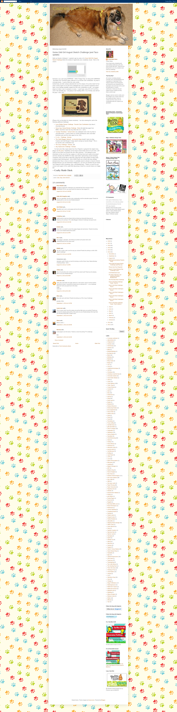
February (111, 317)
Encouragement (111, 409)
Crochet (109, 389)
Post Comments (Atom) (65, 346)
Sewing (109, 513)
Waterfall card (110, 590)
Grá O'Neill (59, 207)
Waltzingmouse (111, 585)
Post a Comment (59, 340)
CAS (108, 366)
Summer (109, 545)
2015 (109, 247)
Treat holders (110, 571)
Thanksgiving (110, 562)
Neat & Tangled (111, 472)
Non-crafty (110, 479)
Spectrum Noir (111, 532)
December (111, 254)
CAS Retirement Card (114, 272)
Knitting (109, 453)
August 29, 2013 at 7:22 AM (63, 211)
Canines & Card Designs (78, 8)
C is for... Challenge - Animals (63, 137)
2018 (109, 241)
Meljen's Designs (111, 466)
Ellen (58, 296)
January (111, 319)
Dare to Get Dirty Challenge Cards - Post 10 (116, 282)
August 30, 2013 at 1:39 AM (63, 243)
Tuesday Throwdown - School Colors (65, 131)
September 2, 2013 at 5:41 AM (64, 315)
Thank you (110, 560)
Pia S (58, 237)
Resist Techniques (112, 505)
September (112, 256)
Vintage (109, 581)
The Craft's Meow (111, 564)
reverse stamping (111, 509)
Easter (109, 402)
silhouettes (110, 521)
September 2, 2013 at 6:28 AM (64, 324)
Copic (58, 177)
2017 (109, 243)
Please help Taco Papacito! (115, 267)
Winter (109, 598)
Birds (108, 355)
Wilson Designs (111, 594)
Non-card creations (112, 477)
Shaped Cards (111, 517)
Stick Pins (109, 543)
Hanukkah (110, 436)
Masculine (110, 462)
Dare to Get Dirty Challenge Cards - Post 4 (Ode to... (116, 303)
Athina (58, 270)
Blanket (109, 359)
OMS (108, 481)
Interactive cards (111, 447)
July (110, 306)
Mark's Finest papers (112, 460)
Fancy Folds (110, 411)
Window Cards (111, 596)
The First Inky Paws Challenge (116, 279)
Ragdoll (109, 502)
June (110, 309)
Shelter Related (111, 519)
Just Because (110, 451)
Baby (108, 349)
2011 (109, 324)
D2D (108, 391)
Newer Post (56, 343)
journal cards (110, 449)
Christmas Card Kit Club (113, 374)
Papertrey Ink (110, 489)
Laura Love (60, 308)
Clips (108, 379)
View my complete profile (112, 71)
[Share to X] (79, 175)
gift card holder (111, 426)
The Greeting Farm (112, 566)
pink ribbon (110, 496)
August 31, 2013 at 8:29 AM (63, 275)
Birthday (109, 357)
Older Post (97, 343)
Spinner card (110, 534)
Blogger (103, 700)
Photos (109, 494)
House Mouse (110, 443)
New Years (110, 473)
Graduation (110, 430)
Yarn (108, 601)
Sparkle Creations (111, 530)
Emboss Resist (111, 406)
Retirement (110, 507)
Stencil (109, 541)
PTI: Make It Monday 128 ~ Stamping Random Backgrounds (115, 276)
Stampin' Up (110, 539)
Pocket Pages (110, 498)
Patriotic (109, 490)
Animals (109, 344)
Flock (108, 415)
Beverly (59, 329)
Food (108, 419)
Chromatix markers (112, 375)
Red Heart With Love (112, 504)
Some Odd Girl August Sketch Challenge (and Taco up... (116, 264)
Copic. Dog (110, 385)
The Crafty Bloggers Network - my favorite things (69, 139)
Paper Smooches (111, 487)
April (110, 313)
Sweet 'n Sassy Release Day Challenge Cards (116, 270)
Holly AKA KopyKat (62, 196)
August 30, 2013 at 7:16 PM (63, 265)
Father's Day (110, 413)
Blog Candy (110, 360)
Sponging (109, 536)
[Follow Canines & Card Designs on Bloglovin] (114, 610)
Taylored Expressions (112, 556)
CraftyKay (59, 216)
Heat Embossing (111, 438)
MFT (108, 468)
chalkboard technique (112, 368)
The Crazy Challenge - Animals (64, 144)
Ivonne (58, 227)
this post (61, 150)
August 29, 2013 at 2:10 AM (63, 202)
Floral (108, 417)
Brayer (109, 362)
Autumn (109, 347)
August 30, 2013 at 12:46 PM (64, 254)
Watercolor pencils (112, 588)
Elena (58, 320)
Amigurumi (110, 342)
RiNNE (58, 248)
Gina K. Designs (111, 428)
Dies (108, 392)
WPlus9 (109, 600)
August (111, 258)
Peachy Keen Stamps (112, 492)
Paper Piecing (110, 485)
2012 (109, 322)
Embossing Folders (112, 408)
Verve (108, 579)
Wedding (109, 592)
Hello (108, 440)
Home (76, 343)
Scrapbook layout (111, 511)
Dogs (61, 177)
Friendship (110, 421)
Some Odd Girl (66, 177)
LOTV (108, 456)
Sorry (108, 528)
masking (109, 464)
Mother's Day (110, 470)
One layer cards (111, 483)
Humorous (110, 445)
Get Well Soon (111, 425)
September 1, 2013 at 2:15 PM (64, 303)
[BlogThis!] (77, 175)
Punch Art (109, 500)
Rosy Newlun (60, 185)
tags (108, 554)
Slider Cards (110, 524)
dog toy (109, 396)
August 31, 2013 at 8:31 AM (63, 291)
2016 (109, 245)
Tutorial (109, 573)
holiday (109, 441)
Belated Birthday (111, 351)
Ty (108, 575)
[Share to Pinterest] (82, 175)
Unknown (59, 280)
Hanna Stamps (111, 434)
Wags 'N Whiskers (111, 583)
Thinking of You (111, 569)
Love (108, 458)
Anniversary (110, 345)
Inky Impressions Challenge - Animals (66, 146)
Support (109, 547)
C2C (108, 364)
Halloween (110, 432)
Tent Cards (110, 558)
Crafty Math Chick (112, 59)
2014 (109, 249)
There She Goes (111, 568)
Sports (109, 537)
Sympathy (109, 552)
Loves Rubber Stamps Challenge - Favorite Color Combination (72, 124)
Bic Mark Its (110, 353)
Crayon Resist (110, 387)
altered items (110, 340)
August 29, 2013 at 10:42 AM (64, 222)
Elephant (109, 404)
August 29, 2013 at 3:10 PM (63, 232)
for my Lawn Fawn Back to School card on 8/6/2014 (115, 665)
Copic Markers (111, 383)
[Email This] (75, 175)
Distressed (110, 394)
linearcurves (91, 700)
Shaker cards (110, 515)
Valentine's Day (111, 577)
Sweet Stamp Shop (112, 551)
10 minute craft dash (112, 338)
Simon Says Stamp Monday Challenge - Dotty (68, 128)
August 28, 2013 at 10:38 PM (64, 191)
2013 (109, 252)
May (110, 311)
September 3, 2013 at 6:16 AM (64, 337)
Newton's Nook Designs (113, 475)
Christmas (109, 372)
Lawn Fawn (110, 455)
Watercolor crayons (112, 586)
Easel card (110, 400)
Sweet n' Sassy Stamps (113, 549)
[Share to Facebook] (80, 175)
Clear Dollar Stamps (112, 377)
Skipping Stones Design (113, 522)
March (110, 315)
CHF (108, 370)
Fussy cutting (110, 423)
